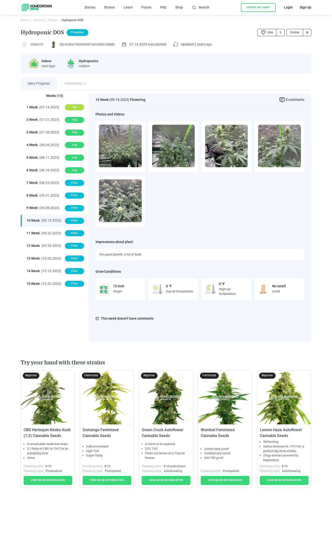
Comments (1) (75, 83)
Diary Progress (39, 83)
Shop (179, 7)
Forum (146, 7)
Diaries (90, 7)
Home (25, 20)
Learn (128, 7)
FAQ (163, 7)
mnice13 (38, 20)
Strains (109, 7)
